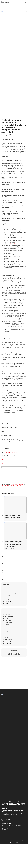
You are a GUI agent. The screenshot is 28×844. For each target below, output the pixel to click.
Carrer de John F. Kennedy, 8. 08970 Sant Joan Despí (13, 813)
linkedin (7, 632)
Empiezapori (15, 842)
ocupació (7, 637)
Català (6, 590)
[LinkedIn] (9, 819)
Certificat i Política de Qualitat (8, 827)
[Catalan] (2, 832)
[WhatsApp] (2, 819)
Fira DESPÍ (7, 595)
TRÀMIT (3, 463)
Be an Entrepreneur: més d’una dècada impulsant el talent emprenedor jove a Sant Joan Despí (14, 543)
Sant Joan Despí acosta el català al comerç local (14, 516)
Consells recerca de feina (11, 594)
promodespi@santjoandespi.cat (9, 814)
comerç (6, 592)
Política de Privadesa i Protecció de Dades (11, 825)
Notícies (7, 599)
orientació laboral (9, 639)
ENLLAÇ (3, 459)
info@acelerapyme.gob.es (11, 452)
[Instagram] (6, 819)
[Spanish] (4, 832)
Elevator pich (8, 620)
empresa (7, 624)
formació (7, 626)
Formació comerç (9, 628)
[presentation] (15, 504)
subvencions (8, 643)
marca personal (8, 633)
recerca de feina (8, 641)
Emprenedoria (8, 622)
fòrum (6, 630)
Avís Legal (3, 829)
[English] (6, 832)
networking (7, 635)
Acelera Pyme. (14, 244)
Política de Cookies (5, 828)
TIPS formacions (9, 603)
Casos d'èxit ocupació (10, 588)
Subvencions (8, 601)
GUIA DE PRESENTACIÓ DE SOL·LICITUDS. (12, 486)
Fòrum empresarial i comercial (12, 597)
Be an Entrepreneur (9, 616)
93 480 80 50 (4, 816)
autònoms (7, 614)
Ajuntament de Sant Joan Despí (12, 841)
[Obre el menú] (26, 2)
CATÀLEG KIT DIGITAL (17, 484)
